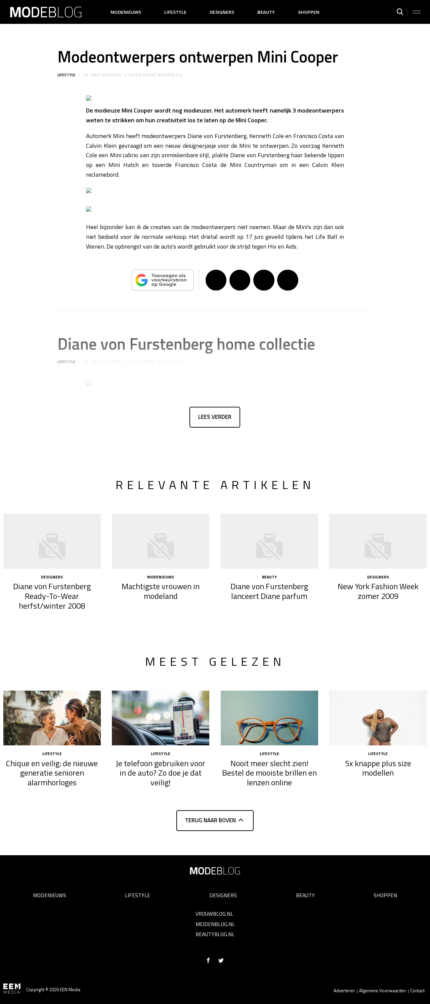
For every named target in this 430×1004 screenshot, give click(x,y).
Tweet (239, 280)
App (287, 280)
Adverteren (344, 990)
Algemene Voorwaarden (382, 990)
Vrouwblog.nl (214, 914)
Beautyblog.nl (215, 934)
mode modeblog (163, 75)
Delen (216, 280)
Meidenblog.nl (215, 924)
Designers (222, 12)
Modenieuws (126, 12)
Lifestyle (175, 12)
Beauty (266, 12)
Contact (417, 990)
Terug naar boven (210, 820)
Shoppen (308, 12)
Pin (263, 280)
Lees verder (214, 416)
